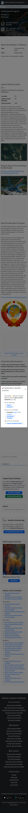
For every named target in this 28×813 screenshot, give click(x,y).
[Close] (25, 389)
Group (9, 414)
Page (15, 412)
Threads (9, 418)
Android (9, 407)
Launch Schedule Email (14, 423)
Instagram (10, 416)
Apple (9, 405)
